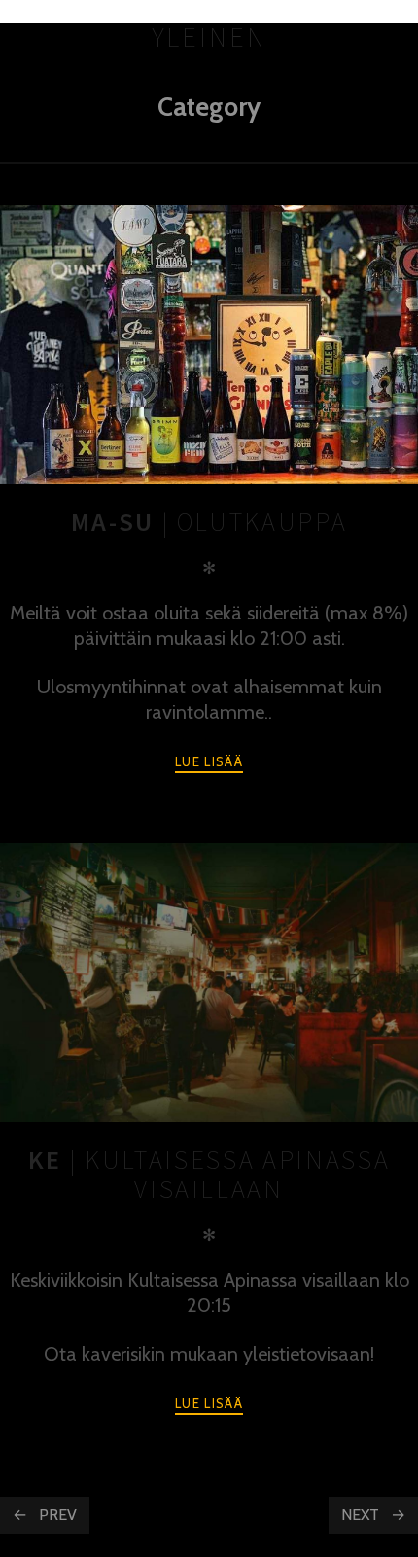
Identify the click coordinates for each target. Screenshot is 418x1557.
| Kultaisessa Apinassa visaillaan (209, 1174)
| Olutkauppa (209, 522)
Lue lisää (209, 761)
